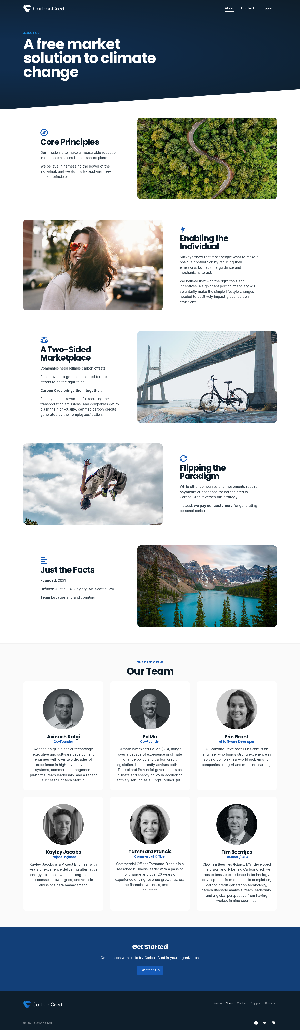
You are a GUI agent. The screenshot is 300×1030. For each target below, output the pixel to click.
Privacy (270, 1003)
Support (267, 8)
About (229, 8)
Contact (247, 8)
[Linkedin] (273, 1023)
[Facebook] (255, 1023)
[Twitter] (264, 1023)
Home (218, 1003)
